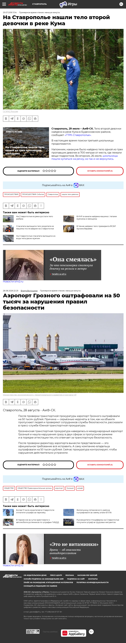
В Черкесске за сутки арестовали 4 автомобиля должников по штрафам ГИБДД (37, 521)
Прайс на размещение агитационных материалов (48, 583)
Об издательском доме (35, 575)
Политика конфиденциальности (92, 583)
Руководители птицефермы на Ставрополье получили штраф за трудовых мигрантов (98, 521)
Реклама (69, 575)
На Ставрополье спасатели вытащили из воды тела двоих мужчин (35, 237)
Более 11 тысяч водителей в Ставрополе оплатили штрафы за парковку (35, 511)
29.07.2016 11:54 (10, 12)
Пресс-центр (56, 575)
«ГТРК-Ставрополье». (78, 135)
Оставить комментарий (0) (100, 171)
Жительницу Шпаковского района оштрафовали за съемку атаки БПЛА (94, 511)
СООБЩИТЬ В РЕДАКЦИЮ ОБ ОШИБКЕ (40, 586)
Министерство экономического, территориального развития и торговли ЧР (40, 395)
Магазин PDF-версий (87, 575)
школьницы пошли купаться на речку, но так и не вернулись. (84, 157)
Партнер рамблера (50, 632)
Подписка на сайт (76, 579)
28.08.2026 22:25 (10, 291)
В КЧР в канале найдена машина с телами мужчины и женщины (97, 217)
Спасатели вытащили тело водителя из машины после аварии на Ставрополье (35, 227)
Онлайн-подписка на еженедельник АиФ (44, 579)
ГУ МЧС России (10, 111)
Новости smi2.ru (13, 281)
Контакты (93, 579)
